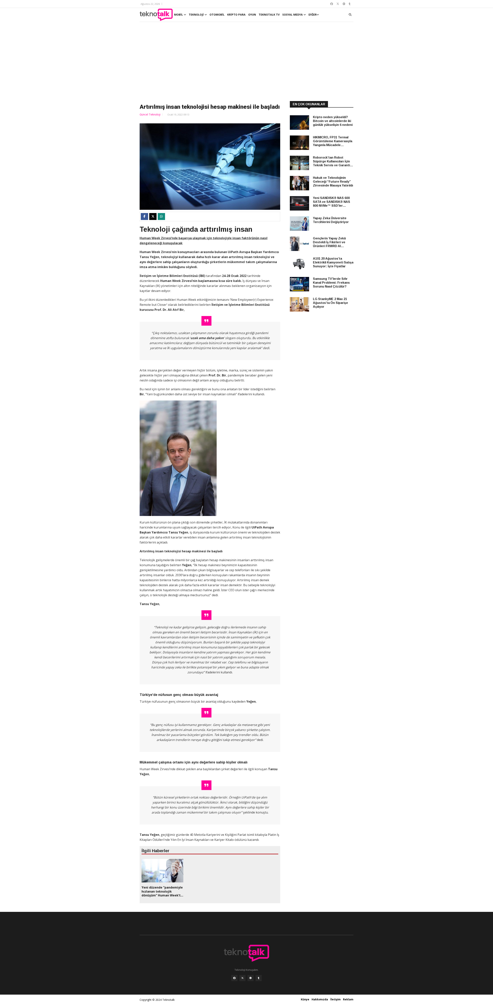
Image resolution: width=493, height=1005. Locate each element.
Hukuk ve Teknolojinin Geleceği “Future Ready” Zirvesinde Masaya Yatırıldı (333, 181)
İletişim (335, 999)
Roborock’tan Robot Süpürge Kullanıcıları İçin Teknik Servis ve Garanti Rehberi (331, 161)
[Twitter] (242, 978)
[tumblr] (259, 978)
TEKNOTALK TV (269, 14)
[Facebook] (234, 978)
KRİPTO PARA (236, 14)
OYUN (252, 14)
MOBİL (179, 14)
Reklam (348, 999)
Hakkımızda (320, 999)
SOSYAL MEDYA (293, 14)
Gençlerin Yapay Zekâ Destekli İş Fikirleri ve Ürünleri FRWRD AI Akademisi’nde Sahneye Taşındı (331, 242)
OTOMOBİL (217, 14)
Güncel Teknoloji (150, 114)
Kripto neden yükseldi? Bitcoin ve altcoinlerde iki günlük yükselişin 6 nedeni (333, 120)
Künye (305, 999)
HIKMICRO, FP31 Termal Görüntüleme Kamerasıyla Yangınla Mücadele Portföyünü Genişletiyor (332, 141)
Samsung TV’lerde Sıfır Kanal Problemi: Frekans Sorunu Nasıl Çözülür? (331, 282)
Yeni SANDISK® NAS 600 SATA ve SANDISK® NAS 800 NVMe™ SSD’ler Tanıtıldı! (331, 202)
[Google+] (250, 978)
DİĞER (313, 14)
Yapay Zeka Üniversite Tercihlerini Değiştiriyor (331, 220)
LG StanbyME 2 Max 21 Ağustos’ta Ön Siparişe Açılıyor (330, 302)
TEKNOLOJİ (197, 14)
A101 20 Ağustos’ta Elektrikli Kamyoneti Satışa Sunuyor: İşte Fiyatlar (333, 262)
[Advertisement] (246, 62)
